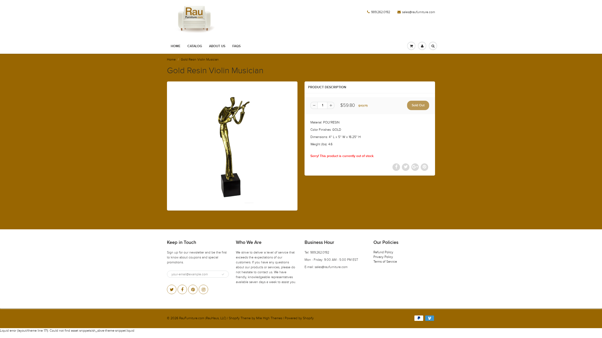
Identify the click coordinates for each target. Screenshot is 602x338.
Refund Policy (383, 252)
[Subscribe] (223, 274)
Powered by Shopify (299, 318)
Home (175, 46)
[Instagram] (203, 289)
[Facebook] (182, 289)
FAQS (236, 46)
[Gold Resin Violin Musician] (232, 145)
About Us (217, 46)
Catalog (194, 46)
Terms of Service (385, 262)
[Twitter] (171, 289)
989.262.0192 (380, 12)
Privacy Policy (383, 257)
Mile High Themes (269, 318)
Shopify (234, 318)
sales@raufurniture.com (418, 12)
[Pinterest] (193, 289)
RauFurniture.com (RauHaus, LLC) (202, 318)
